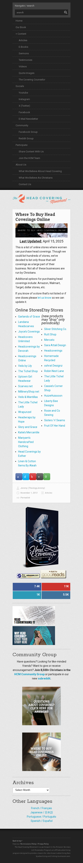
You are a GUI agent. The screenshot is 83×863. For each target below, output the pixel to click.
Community (22, 125)
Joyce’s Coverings (29, 331)
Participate (21, 145)
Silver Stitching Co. (55, 329)
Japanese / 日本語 (41, 812)
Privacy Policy (43, 844)
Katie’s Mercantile (28, 432)
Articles (23, 40)
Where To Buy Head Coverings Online (35, 217)
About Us (21, 164)
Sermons (24, 53)
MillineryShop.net (28, 391)
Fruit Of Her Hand (54, 425)
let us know (44, 297)
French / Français (41, 808)
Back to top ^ (17, 841)
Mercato (49, 339)
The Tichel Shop (28, 371)
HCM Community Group (29, 674)
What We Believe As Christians (36, 177)
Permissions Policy (28, 844)
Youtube (23, 92)
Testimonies (25, 59)
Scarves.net (25, 386)
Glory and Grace (27, 427)
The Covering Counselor (32, 79)
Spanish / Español (42, 820)
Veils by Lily (25, 365)
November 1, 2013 (28, 493)
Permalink (25, 497)
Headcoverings (53, 350)
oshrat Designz (53, 365)
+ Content (21, 33)
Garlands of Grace (29, 316)
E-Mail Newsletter (28, 118)
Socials (20, 86)
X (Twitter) (24, 105)
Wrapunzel (24, 412)
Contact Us (25, 184)
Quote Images (26, 73)
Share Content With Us (31, 151)
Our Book (21, 27)
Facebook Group (28, 131)
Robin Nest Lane (54, 371)
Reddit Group (26, 138)
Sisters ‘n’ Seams (54, 420)
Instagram (24, 99)
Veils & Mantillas (28, 397)
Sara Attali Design (55, 345)
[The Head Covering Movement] (41, 198)
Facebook (24, 112)
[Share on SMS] (46, 476)
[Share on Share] (18, 476)
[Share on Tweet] (25, 476)
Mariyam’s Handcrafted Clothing (26, 442)
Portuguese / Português (41, 816)
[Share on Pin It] (32, 476)
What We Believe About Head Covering (40, 171)
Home (19, 20)
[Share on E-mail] (39, 476)
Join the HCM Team (29, 158)
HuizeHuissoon (53, 395)
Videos (23, 66)
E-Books (23, 46)
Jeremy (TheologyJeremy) (32, 488)
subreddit (44, 678)
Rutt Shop (50, 334)
